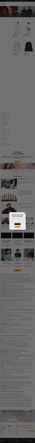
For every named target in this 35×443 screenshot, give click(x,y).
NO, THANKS (17, 226)
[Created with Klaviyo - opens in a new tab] (17, 230)
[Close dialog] (24, 213)
